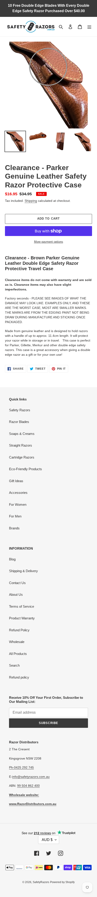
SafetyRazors (41, 882)
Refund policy (19, 677)
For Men (15, 516)
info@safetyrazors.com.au (31, 776)
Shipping (31, 200)
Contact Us (17, 583)
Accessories (18, 493)
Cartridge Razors (21, 457)
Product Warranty (22, 618)
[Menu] (89, 26)
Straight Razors (20, 445)
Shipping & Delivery (23, 571)
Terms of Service (21, 606)
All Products (18, 654)
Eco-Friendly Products (25, 469)
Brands (14, 528)
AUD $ (47, 840)
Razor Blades (19, 422)
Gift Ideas (16, 481)
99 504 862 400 (28, 785)
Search (14, 665)
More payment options (48, 241)
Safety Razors (19, 410)
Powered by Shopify (62, 882)
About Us (16, 594)
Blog (12, 559)
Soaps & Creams (22, 434)
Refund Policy (19, 630)
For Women (17, 504)
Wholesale (16, 642)
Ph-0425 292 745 (21, 767)
